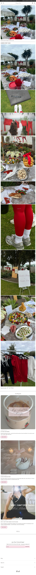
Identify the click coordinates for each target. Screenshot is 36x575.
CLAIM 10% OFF (27, 293)
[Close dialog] (35, 275)
